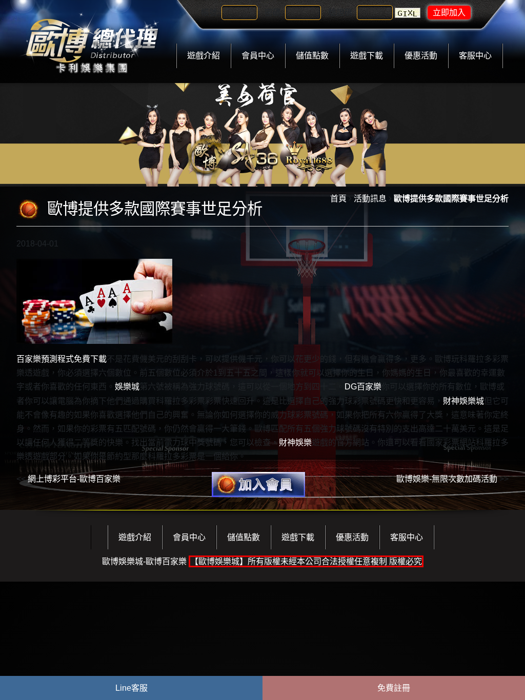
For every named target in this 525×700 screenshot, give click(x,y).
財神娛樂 (295, 442)
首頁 (338, 198)
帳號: (210, 12)
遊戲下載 (366, 55)
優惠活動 (421, 55)
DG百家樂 (363, 386)
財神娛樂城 (463, 401)
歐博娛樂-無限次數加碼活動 (446, 479)
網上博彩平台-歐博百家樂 (74, 479)
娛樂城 (127, 386)
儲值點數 (312, 55)
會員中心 (257, 55)
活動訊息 (370, 198)
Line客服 (131, 688)
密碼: (274, 12)
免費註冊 (393, 688)
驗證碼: (341, 12)
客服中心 (475, 55)
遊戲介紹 (203, 55)
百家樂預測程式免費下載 (61, 359)
